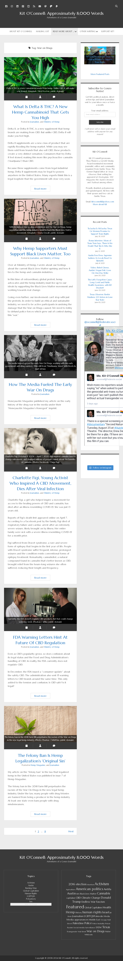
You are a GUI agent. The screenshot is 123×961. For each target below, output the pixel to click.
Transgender (72, 931)
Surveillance (90, 928)
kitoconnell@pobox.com (103, 201)
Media (107, 916)
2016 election (77, 884)
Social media (79, 927)
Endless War (89, 901)
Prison (107, 923)
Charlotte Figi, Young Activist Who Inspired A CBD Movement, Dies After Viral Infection (40, 459)
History (78, 912)
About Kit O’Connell (20, 31)
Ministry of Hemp (52, 122)
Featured (75, 907)
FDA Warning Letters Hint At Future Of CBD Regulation (40, 620)
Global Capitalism (31, 891)
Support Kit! (107, 31)
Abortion (90, 885)
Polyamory (31, 899)
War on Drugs (31, 904)
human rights (92, 912)
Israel (105, 912)
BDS (77, 894)
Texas (106, 927)
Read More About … (63, 31)
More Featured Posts (100, 74)
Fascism (100, 901)
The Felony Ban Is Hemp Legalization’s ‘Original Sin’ (40, 738)
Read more (42, 189)
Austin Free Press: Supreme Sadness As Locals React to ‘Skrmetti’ (100, 258)
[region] (100, 55)
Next (71, 831)
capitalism (70, 898)
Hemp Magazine (38, 765)
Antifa (107, 889)
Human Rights (31, 893)
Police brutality (98, 924)
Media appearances (77, 919)
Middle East (94, 919)
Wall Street (82, 932)
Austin (31, 885)
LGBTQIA (31, 896)
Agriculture (70, 889)
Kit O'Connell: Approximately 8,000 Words (62, 13)
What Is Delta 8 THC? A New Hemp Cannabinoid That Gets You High (40, 90)
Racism (70, 928)
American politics (89, 889)
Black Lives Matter (88, 894)
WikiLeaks (89, 934)
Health (107, 907)
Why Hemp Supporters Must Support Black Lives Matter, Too (40, 230)
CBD (78, 897)
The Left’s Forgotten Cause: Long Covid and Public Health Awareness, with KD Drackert (100, 283)
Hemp (70, 912)
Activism (31, 882)
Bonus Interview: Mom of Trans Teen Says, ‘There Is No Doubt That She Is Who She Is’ (99, 244)
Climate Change (90, 897)
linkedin (99, 916)
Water (108, 931)
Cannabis (103, 893)
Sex (30, 901)
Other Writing (88, 31)
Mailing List (42, 31)
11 (45, 831)
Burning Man (31, 888)
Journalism (34, 122)
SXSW (99, 927)
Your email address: (100, 110)
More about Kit (100, 204)
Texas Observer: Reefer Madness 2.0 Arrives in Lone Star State (99, 297)
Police (88, 923)
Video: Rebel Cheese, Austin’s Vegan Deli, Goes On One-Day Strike (100, 270)
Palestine (78, 923)
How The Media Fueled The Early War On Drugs (40, 366)
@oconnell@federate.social (99, 323)
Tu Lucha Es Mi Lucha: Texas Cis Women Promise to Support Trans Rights (100, 231)
